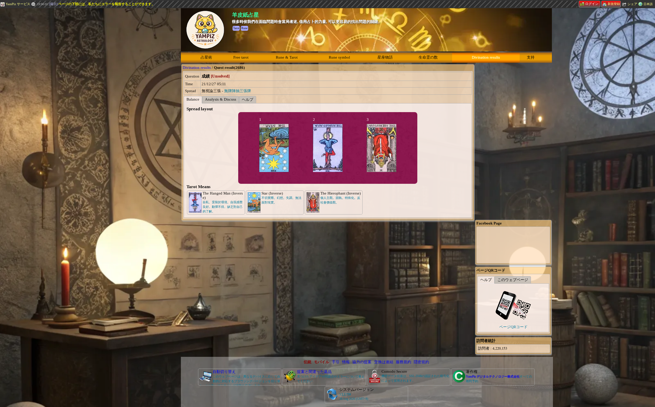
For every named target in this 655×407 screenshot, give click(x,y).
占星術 (206, 57)
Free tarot (240, 57)
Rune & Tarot (287, 57)
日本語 (648, 4)
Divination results (486, 57)
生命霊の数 (428, 57)
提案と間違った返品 (314, 372)
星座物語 (385, 57)
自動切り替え (224, 372)
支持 (530, 57)
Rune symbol (339, 57)
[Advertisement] (38, 86)
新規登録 (614, 4)
